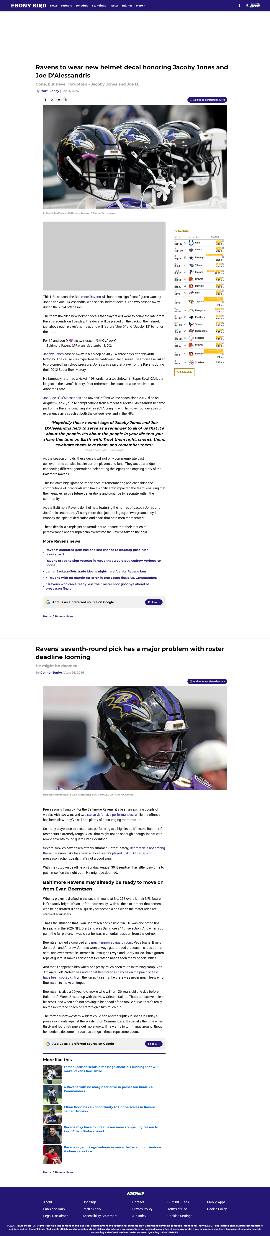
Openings (89, 1202)
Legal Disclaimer (55, 1216)
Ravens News (64, 616)
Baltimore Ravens (88, 297)
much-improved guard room (111, 942)
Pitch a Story (92, 1209)
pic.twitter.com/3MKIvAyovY (94, 341)
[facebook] (239, 5)
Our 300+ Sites (178, 1202)
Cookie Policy (217, 1209)
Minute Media (23, 1225)
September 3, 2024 (100, 345)
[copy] (65, 99)
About (47, 1202)
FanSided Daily (54, 1209)
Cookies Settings (179, 1216)
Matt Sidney (49, 91)
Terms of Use (177, 1209)
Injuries (127, 5)
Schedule (82, 5)
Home (47, 616)
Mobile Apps (216, 1202)
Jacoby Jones (53, 354)
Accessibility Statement (100, 1216)
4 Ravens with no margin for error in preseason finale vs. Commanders (101, 578)
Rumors (66, 5)
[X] (247, 5)
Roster (114, 5)
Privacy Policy (142, 1209)
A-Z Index (139, 1216)
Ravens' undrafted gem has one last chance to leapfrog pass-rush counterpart (97, 552)
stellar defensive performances (110, 815)
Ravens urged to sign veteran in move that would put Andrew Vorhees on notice (103, 563)
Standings (99, 5)
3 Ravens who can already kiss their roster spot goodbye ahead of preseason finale (97, 586)
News (54, 5)
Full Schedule (184, 372)
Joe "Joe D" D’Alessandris (62, 398)
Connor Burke (51, 672)
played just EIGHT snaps (130, 853)
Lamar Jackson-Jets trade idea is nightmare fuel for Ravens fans (96, 571)
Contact (138, 1202)
